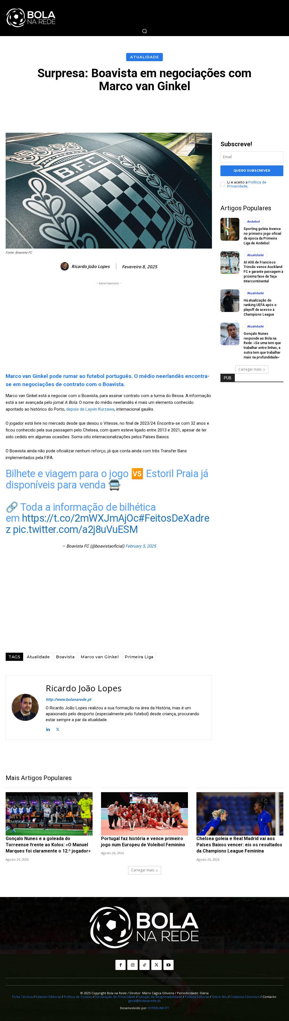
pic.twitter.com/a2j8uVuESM (75, 529)
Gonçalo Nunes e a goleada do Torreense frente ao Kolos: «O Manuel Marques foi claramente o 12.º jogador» (48, 845)
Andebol (253, 221)
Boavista (65, 656)
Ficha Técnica (22, 997)
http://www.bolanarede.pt (68, 699)
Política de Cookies (78, 997)
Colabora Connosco (245, 997)
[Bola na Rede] (31, 18)
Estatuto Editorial (48, 997)
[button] (144, 31)
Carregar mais (249, 369)
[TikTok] (144, 965)
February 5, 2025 (140, 546)
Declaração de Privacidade (115, 997)
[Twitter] (58, 729)
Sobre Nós (219, 997)
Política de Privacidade (246, 184)
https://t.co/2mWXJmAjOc (80, 518)
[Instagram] (132, 965)
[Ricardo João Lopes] (65, 266)
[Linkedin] (48, 729)
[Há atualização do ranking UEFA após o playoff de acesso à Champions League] (229, 300)
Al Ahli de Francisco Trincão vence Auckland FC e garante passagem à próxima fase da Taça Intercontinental (263, 271)
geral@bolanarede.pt (144, 1000)
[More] (271, 108)
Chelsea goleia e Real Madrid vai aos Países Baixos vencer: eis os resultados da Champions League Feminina (239, 845)
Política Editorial (197, 997)
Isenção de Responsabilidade (160, 997)
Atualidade (144, 57)
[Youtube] (168, 965)
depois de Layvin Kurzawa (90, 409)
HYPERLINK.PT (158, 1008)
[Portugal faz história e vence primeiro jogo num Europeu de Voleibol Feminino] (144, 814)
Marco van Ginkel (100, 656)
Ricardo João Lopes (90, 266)
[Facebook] (120, 965)
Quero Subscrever (251, 170)
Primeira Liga (139, 656)
